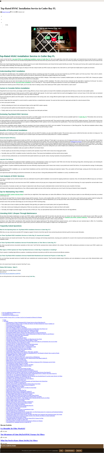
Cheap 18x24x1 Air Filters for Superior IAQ (16, 382)
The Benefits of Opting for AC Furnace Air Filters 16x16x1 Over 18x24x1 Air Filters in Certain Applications (30, 415)
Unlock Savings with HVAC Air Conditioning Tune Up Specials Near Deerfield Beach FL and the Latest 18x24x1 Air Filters (34, 376)
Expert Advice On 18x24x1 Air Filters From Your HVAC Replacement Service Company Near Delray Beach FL (31, 373)
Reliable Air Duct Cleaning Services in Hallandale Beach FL (19, 405)
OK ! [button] (61, 450)
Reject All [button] (79, 450)
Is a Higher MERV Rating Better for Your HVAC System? (19, 394)
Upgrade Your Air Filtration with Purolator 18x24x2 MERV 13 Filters (21, 340)
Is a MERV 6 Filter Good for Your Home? (15, 355)
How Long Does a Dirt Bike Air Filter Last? (16, 359)
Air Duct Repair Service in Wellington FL (15, 410)
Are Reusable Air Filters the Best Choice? (15, 350)
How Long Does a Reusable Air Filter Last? (16, 380)
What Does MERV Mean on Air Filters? (15, 386)
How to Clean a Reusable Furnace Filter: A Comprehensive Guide (21, 346)
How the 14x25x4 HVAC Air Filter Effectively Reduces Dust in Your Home (23, 383)
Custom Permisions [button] (70, 450)
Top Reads (5, 321)
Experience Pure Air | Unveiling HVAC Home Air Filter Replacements (22, 344)
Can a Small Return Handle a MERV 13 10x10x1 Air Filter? (19, 364)
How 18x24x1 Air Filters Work (13, 408)
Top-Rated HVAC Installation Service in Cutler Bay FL (18, 377)
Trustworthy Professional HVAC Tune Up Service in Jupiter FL (20, 385)
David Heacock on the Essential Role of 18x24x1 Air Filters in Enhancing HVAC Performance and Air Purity (30, 362)
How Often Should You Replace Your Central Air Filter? (18, 365)
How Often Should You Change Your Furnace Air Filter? (19, 349)
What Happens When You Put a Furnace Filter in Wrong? (19, 403)
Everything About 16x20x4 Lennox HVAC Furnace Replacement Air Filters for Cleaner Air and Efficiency (30, 334)
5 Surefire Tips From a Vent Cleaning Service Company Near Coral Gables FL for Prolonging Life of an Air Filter (31, 341)
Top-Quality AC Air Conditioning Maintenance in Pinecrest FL (20, 374)
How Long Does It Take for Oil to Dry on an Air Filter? (18, 348)
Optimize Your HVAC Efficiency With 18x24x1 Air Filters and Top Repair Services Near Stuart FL (28, 372)
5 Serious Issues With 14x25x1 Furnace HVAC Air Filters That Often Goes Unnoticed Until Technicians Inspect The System (34, 414)
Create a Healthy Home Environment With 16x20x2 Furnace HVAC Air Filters (24, 396)
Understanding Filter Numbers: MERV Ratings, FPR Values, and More (22, 351)
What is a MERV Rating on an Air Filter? (15, 400)
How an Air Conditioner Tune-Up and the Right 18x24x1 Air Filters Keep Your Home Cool (26, 328)
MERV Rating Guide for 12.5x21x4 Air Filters (16, 360)
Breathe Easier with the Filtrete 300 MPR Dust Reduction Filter (20, 392)
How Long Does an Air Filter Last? (14, 325)
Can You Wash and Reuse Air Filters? (14, 336)
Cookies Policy (55, 450)
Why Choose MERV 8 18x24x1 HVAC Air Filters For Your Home (21, 387)
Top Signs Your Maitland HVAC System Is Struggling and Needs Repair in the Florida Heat (26, 381)
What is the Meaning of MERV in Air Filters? (16, 327)
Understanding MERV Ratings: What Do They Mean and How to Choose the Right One (26, 332)
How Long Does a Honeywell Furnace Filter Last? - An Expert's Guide (22, 331)
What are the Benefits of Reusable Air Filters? (16, 337)
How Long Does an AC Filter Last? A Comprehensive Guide (20, 409)
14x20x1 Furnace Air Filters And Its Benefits (16, 406)
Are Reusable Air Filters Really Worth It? (15, 326)
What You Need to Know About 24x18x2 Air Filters (18, 399)
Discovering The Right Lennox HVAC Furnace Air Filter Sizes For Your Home (24, 339)
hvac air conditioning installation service (11, 312)
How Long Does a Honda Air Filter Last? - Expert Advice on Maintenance (23, 357)
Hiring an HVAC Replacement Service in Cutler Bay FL (19, 413)
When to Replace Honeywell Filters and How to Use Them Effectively (22, 371)
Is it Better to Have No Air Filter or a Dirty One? (17, 419)
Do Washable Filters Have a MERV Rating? (16, 354)
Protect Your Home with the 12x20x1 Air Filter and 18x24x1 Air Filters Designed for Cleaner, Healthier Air (30, 323)
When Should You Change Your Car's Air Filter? (17, 363)
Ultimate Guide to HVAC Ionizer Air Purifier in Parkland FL (19, 401)
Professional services (76, 141)
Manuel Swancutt (6, 12)
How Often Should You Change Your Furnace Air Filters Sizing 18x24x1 (22, 395)
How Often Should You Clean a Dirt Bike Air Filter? (18, 342)
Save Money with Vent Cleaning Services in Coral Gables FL (20, 378)
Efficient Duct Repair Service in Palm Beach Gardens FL (19, 391)
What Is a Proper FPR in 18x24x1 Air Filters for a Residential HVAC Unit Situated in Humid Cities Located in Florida (32, 353)
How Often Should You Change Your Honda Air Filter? (18, 368)
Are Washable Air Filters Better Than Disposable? (17, 335)
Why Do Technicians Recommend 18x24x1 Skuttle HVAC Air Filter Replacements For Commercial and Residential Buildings (34, 412)
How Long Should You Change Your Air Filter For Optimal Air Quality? (22, 330)
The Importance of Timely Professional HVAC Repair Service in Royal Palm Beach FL (25, 322)
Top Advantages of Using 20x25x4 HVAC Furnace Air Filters (20, 345)
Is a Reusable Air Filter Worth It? (13, 388)
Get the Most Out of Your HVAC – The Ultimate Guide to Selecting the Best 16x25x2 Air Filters (28, 397)
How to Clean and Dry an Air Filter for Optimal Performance (20, 369)
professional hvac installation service (10, 315)
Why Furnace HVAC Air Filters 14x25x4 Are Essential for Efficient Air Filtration (24, 420)
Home (4, 319)
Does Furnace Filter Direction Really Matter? (16, 417)
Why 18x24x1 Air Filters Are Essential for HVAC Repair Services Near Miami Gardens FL (26, 358)
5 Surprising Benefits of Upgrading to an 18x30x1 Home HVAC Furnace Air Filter (24, 418)
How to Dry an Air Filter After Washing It (15, 404)
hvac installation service (7, 313)
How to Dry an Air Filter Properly (13, 367)
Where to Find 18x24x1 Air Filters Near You (16, 390)
